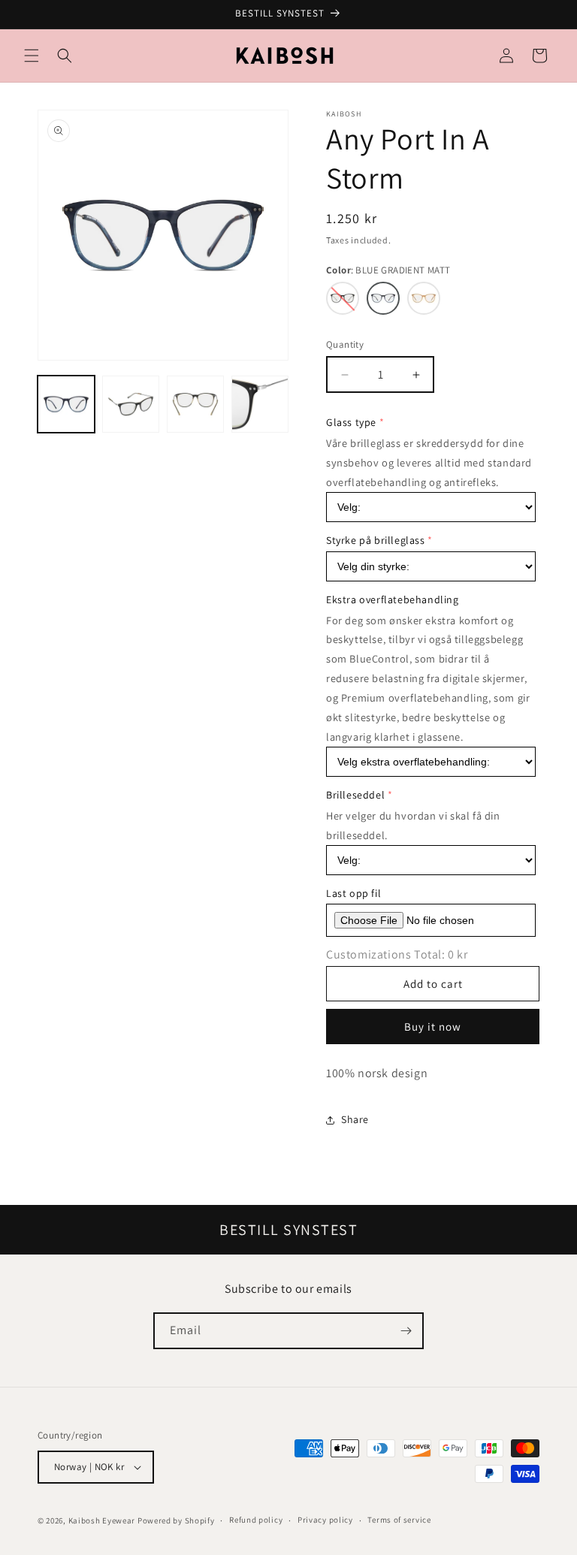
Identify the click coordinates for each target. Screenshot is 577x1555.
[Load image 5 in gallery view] (259, 404)
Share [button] (355, 1119)
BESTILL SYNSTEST (288, 1229)
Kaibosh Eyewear (102, 1520)
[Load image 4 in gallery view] (195, 404)
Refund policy (255, 1519)
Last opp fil (353, 893)
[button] (31, 55)
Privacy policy (325, 1519)
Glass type (351, 422)
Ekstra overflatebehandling (392, 599)
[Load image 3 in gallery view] (130, 404)
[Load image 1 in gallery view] (66, 404)
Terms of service (398, 1519)
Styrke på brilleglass (375, 540)
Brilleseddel (355, 795)
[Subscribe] (405, 1330)
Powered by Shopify (176, 1520)
